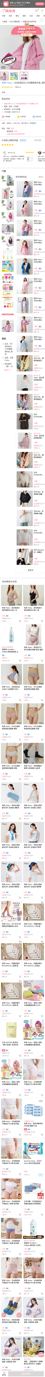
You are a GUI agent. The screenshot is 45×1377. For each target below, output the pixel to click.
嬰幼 (17, 16)
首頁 (10, 16)
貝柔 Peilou (7, 83)
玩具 (31, 16)
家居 (38, 16)
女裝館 (5, 21)
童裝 (24, 16)
